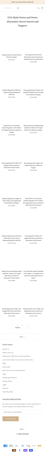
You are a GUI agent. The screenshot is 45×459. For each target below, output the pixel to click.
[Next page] (27, 325)
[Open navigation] (18, 8)
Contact (5, 388)
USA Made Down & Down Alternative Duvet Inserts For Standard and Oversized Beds (33, 57)
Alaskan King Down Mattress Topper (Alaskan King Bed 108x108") (11, 92)
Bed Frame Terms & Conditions (14, 370)
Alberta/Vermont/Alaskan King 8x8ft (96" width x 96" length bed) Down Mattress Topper (33, 128)
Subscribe (11, 419)
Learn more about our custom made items (18, 360)
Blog (4, 363)
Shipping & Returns (10, 377)
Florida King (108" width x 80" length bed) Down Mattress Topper (33, 165)
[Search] (38, 8)
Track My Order (8, 392)
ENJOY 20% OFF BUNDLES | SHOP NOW (22, 2)
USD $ (22, 429)
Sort (21, 337)
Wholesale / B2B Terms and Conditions (16, 356)
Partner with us (8, 353)
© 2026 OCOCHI (23, 434)
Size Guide (6, 367)
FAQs (4, 374)
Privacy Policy (7, 381)
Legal (4, 385)
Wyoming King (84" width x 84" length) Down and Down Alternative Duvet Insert (12, 165)
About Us (6, 349)
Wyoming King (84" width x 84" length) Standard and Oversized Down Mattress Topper (33, 92)
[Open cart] (42, 8)
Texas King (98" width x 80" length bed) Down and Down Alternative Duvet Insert (33, 238)
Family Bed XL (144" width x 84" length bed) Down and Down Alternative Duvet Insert (33, 311)
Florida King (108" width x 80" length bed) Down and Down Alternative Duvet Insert (11, 311)
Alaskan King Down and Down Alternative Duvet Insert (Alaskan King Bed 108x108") (11, 238)
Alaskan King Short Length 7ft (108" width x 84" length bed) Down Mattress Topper (11, 201)
